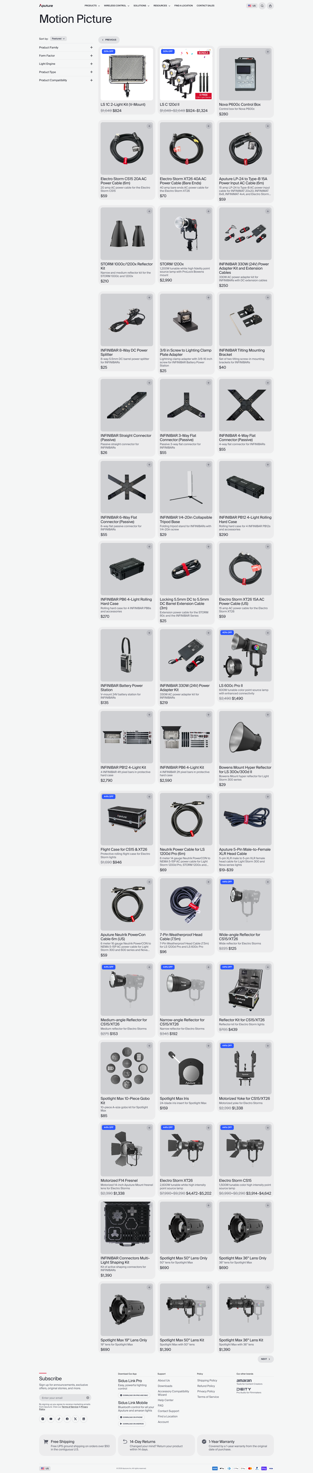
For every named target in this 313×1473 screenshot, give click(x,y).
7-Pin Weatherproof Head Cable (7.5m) (181, 937)
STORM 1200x (172, 264)
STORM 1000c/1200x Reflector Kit (127, 266)
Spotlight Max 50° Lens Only (183, 1258)
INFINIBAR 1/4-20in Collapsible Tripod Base (186, 519)
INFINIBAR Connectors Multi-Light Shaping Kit (125, 1260)
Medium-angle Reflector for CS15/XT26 (124, 1022)
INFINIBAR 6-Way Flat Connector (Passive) (119, 519)
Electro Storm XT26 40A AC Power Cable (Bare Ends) (183, 181)
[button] (270, 5)
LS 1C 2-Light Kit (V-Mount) (123, 104)
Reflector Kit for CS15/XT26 (242, 1020)
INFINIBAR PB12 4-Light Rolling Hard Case (245, 519)
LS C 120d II (169, 104)
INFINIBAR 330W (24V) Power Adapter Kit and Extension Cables (244, 268)
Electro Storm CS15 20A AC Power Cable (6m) (123, 181)
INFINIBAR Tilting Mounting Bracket (242, 352)
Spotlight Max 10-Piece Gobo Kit (125, 1101)
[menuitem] (92, 6)
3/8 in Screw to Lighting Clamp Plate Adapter (186, 352)
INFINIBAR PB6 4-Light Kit (182, 767)
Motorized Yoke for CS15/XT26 (244, 1099)
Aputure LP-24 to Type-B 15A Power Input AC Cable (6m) (243, 181)
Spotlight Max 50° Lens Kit (182, 1340)
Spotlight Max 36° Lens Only (242, 1258)
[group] (255, 1382)
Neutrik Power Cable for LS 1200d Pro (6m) (182, 851)
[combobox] (262, 5)
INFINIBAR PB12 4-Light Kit (123, 767)
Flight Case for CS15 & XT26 (124, 849)
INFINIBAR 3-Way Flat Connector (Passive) (178, 438)
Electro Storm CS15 (235, 1181)
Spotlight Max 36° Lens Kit (241, 1340)
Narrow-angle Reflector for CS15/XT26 (182, 1022)
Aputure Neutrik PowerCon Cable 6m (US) (123, 937)
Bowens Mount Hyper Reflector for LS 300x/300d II (245, 769)
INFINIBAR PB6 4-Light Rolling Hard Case (126, 601)
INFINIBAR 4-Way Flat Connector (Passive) (237, 438)
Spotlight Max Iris (174, 1099)
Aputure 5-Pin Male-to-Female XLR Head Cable (245, 851)
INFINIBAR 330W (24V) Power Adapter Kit (185, 688)
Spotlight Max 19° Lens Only (124, 1340)
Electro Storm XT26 (176, 1181)
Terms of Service (70, 1407)
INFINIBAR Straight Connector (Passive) (126, 438)
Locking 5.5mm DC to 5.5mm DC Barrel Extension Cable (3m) (184, 603)
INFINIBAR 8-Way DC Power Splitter (124, 352)
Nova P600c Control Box (240, 104)
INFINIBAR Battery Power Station (122, 688)
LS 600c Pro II (231, 686)
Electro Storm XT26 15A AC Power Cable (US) (241, 601)
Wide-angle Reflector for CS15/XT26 (239, 937)
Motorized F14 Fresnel (119, 1181)
